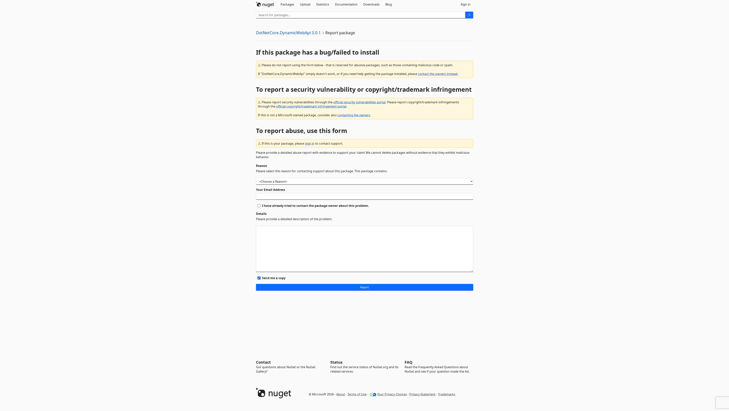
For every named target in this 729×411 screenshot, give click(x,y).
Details (261, 214)
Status (336, 362)
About (340, 394)
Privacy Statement (422, 394)
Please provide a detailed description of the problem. (294, 219)
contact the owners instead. (438, 74)
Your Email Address (270, 190)
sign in (309, 143)
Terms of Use (357, 394)
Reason (261, 166)
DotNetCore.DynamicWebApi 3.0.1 (288, 32)
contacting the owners (354, 115)
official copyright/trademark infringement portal (311, 106)
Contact (263, 362)
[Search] (469, 15)
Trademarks (446, 394)
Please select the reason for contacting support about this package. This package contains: (321, 171)
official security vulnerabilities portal (359, 102)
